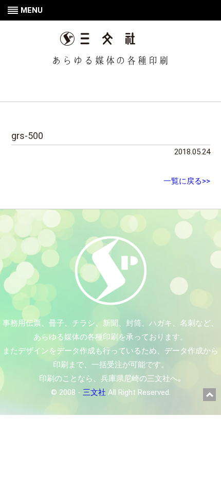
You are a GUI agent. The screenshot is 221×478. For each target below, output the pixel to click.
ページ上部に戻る (209, 394)
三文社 (94, 392)
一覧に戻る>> (186, 181)
